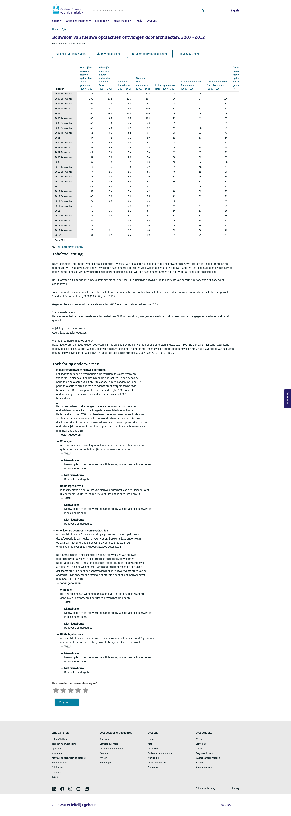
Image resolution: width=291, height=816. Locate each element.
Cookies (200, 749)
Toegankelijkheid (204, 753)
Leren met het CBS (157, 763)
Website (200, 739)
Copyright (201, 744)
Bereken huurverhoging (64, 744)
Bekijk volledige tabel (73, 54)
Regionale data (59, 763)
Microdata (57, 753)
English (234, 10)
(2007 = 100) (86, 78)
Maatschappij (121, 21)
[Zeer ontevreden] (56, 689)
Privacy (103, 758)
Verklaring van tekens (70, 247)
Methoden (57, 772)
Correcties (153, 767)
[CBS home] (67, 8)
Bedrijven (105, 739)
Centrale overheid (109, 744)
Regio (139, 21)
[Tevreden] (78, 689)
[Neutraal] (70, 689)
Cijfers (55, 21)
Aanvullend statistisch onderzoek (69, 758)
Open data (57, 749)
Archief (199, 763)
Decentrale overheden (111, 749)
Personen (104, 753)
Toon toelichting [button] (189, 54)
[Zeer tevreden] (85, 689)
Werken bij (153, 758)
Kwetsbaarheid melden (208, 758)
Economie (101, 21)
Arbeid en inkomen (77, 21)
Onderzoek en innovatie (160, 753)
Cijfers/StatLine (60, 739)
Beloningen (106, 763)
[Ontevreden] (63, 689)
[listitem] (54, 789)
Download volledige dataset (151, 54)
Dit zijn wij (153, 749)
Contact (151, 739)
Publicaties (57, 767)
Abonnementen (204, 767)
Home (55, 29)
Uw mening (287, 398)
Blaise (55, 777)
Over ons (152, 21)
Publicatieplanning (205, 788)
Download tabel (110, 54)
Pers (150, 744)
